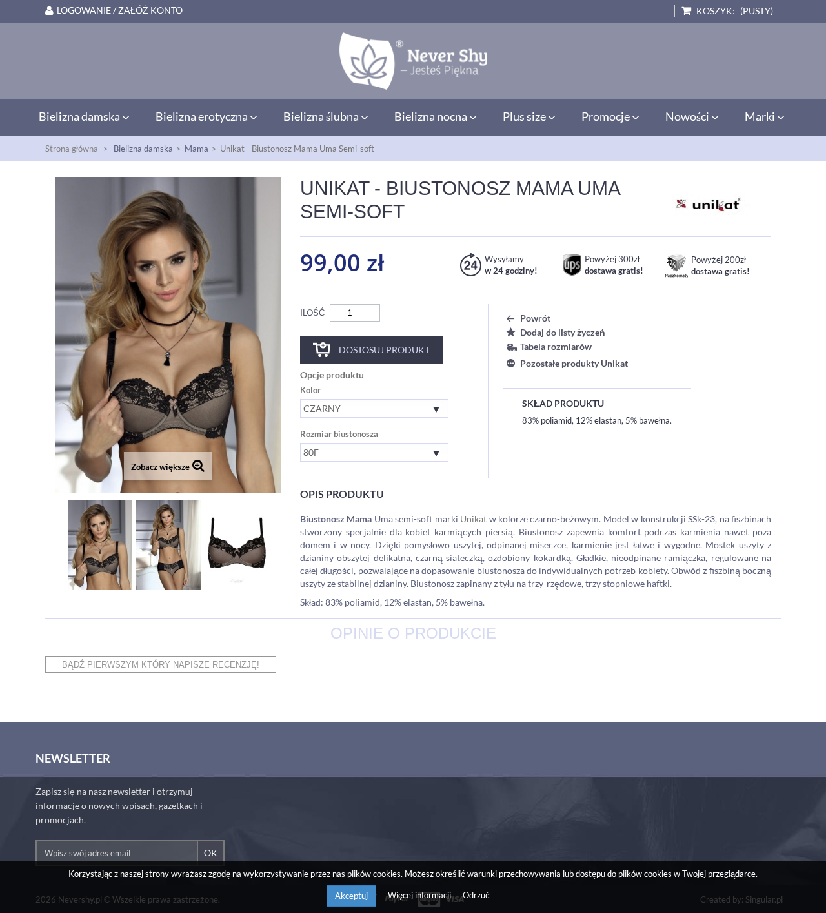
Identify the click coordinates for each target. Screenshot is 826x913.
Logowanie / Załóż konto (120, 10)
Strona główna (71, 148)
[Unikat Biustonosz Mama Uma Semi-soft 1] (168, 545)
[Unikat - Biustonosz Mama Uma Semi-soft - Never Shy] (413, 61)
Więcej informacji (420, 895)
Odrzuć (476, 895)
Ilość (312, 312)
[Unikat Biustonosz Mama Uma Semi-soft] (100, 545)
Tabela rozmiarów (556, 346)
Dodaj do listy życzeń (562, 332)
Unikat (473, 518)
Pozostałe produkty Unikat (574, 363)
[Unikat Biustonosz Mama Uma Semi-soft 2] (237, 545)
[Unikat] (711, 203)
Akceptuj (351, 895)
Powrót (535, 318)
